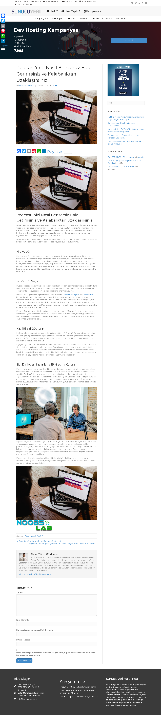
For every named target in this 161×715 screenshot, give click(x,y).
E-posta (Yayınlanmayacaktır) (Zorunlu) (34, 630)
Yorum (19, 592)
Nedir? (53, 11)
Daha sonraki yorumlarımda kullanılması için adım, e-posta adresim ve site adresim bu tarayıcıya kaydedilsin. (55, 654)
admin (141, 157)
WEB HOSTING (52, 1)
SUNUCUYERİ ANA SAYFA (29, 1)
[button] (129, 40)
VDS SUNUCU (70, 1)
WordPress (121, 18)
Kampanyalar (94, 11)
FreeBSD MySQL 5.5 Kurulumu (121, 157)
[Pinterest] (5, 30)
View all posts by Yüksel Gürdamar (35, 574)
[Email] (5, 25)
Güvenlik (107, 18)
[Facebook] (5, 15)
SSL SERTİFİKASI (25, 4)
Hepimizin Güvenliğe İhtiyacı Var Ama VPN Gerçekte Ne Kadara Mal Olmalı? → (63, 544)
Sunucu (94, 18)
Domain (83, 18)
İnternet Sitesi (23, 640)
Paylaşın (55, 152)
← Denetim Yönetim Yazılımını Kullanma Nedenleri (38, 541)
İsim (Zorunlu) (23, 620)
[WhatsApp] (5, 35)
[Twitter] (5, 20)
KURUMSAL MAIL (89, 1)
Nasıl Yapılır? (72, 11)
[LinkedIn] (5, 40)
